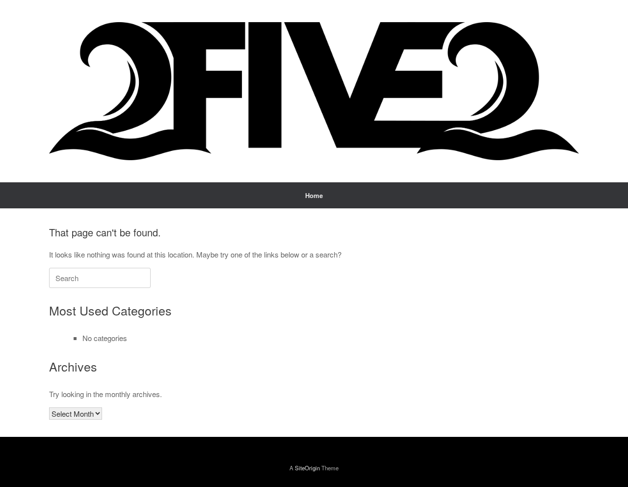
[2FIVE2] (314, 91)
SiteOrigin (307, 468)
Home (314, 195)
